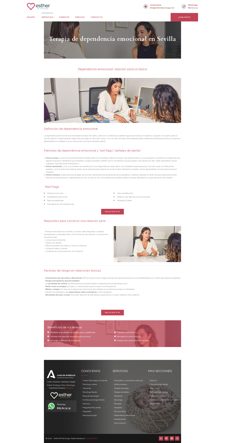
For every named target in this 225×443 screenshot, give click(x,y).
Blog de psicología (91, 396)
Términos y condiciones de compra (164, 400)
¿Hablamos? (184, 17)
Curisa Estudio (91, 438)
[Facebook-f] (177, 438)
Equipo (31, 17)
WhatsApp (61, 404)
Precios (80, 17)
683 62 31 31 (193, 8)
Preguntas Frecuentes (92, 408)
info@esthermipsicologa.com (162, 8)
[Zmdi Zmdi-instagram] (166, 438)
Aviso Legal (154, 388)
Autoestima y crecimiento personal (128, 380)
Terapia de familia (121, 392)
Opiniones (87, 388)
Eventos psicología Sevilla (94, 400)
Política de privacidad (159, 392)
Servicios (47, 17)
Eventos (64, 17)
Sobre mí (153, 380)
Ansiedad (118, 408)
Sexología (118, 400)
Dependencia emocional (124, 415)
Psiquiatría (87, 411)
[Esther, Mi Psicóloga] (38, 6)
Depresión (118, 396)
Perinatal (117, 404)
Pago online (155, 404)
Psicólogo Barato (90, 392)
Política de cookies (157, 396)
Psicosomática (120, 411)
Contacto (97, 17)
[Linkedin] (172, 438)
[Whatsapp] (161, 438)
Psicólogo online (90, 384)
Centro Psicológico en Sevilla (95, 380)
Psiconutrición (120, 423)
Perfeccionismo (120, 384)
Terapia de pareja (121, 388)
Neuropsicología (90, 415)
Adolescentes (120, 419)
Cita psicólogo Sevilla (159, 384)
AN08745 (69, 388)
